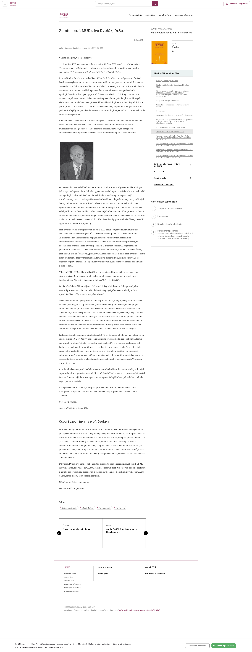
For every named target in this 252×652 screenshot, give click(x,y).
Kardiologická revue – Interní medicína (167, 165)
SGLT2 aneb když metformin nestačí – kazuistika (174, 115)
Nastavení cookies (71, 591)
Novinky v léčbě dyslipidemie (76, 529)
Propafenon (160, 111)
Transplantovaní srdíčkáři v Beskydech (170, 127)
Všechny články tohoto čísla (166, 73)
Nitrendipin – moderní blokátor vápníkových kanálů (172, 106)
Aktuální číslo (165, 15)
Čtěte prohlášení (125, 610)
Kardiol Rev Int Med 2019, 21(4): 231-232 (88, 48)
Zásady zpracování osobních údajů (146, 610)
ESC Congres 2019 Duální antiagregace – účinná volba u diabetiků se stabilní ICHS (174, 144)
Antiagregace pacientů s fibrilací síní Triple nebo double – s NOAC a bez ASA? (174, 150)
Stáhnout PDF (138, 40)
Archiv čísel (150, 15)
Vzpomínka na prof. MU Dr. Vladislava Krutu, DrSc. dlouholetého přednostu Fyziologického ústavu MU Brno (173, 137)
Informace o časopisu (183, 15)
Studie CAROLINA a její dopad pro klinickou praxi (122, 530)
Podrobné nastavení (197, 646)
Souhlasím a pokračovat (223, 646)
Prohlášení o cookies (72, 588)
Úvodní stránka (135, 15)
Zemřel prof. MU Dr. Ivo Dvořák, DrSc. (170, 132)
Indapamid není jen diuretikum (167, 101)
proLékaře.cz (15, 5)
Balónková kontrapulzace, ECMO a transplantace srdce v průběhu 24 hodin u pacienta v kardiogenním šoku (174, 121)
